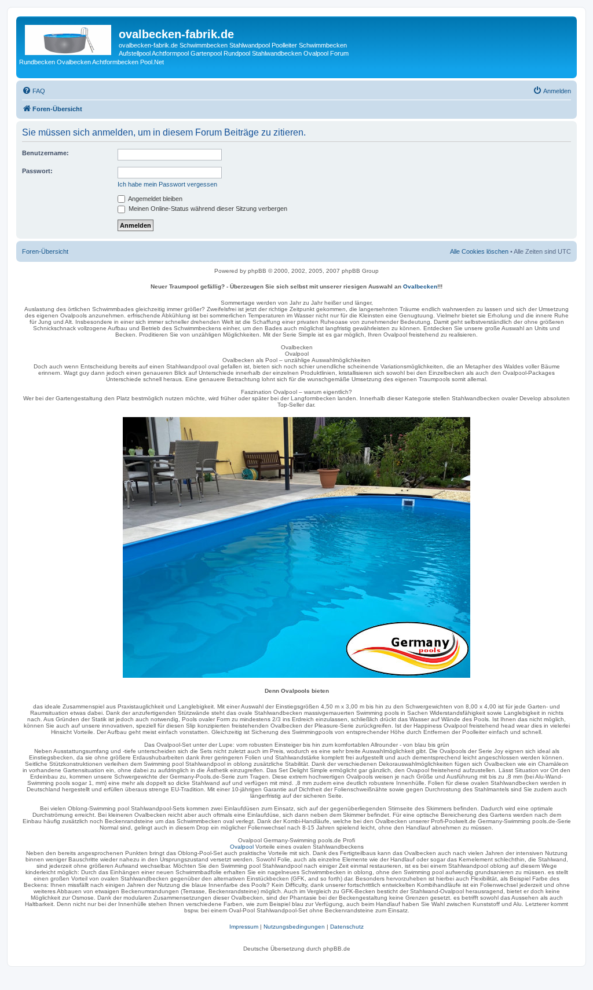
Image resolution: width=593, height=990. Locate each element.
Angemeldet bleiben (154, 198)
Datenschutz (347, 926)
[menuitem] (33, 91)
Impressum (243, 926)
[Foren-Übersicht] (69, 37)
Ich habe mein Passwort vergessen (167, 184)
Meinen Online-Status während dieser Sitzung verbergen (207, 208)
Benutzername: (45, 152)
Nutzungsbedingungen (294, 926)
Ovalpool (242, 846)
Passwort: (37, 170)
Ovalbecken (420, 286)
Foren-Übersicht (45, 251)
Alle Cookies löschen (479, 251)
